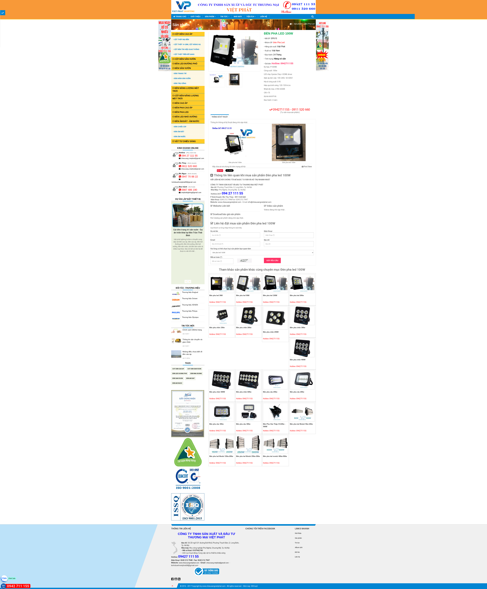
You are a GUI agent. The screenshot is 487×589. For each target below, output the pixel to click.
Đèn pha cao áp (183, 108)
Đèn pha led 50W (242, 295)
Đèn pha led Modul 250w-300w (248, 456)
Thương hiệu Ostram (189, 298)
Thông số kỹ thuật (220, 117)
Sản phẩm (210, 16)
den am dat (190, 378)
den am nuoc (177, 383)
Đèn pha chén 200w (243, 328)
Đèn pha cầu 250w (270, 392)
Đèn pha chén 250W (271, 332)
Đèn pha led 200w (297, 295)
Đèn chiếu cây (180, 127)
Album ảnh (298, 547)
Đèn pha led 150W (270, 295)
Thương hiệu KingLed (190, 292)
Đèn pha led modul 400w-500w (275, 456)
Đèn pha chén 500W (217, 392)
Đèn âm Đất (179, 132)
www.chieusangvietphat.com (229, 202)
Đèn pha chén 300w (297, 328)
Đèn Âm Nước (180, 136)
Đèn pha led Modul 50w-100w (301, 424)
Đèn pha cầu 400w (243, 424)
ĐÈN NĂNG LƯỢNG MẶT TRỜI (185, 89)
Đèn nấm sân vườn (182, 78)
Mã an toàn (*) (216, 257)
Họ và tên (214, 231)
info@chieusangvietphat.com (259, 202)
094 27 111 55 (190, 155)
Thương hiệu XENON (190, 305)
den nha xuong (196, 373)
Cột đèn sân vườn (185, 59)
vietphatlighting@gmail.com (190, 192)
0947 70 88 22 (190, 176)
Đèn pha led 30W (216, 295)
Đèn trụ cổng (180, 83)
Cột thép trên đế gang (184, 54)
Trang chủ (180, 16)
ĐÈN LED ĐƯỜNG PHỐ (185, 64)
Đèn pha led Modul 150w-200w (221, 456)
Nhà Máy (238, 16)
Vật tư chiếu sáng (185, 141)
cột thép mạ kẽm (181, 39)
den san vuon (177, 378)
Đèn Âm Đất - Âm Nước (186, 121)
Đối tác (297, 552)
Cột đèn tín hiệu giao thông (186, 49)
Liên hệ (263, 16)
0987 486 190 (189, 189)
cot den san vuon (194, 369)
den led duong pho (179, 373)
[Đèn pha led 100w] (235, 142)
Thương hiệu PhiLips (189, 311)
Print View (307, 167)
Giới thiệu (195, 16)
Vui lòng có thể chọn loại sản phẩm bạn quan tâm (230, 249)
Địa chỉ (266, 240)
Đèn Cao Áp (181, 103)
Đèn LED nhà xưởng (185, 117)
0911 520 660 (189, 166)
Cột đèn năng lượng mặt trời (185, 97)
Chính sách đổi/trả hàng (192, 330)
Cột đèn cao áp (183, 34)
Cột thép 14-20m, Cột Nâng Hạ (187, 44)
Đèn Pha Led (310, 24)
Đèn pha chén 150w (217, 328)
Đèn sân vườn (182, 68)
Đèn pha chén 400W (297, 360)
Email (212, 240)
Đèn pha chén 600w (243, 392)
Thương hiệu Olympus (190, 317)
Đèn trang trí (180, 73)
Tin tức (224, 16)
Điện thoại (268, 231)
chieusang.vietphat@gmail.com (192, 158)
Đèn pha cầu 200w (297, 392)
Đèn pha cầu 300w (216, 424)
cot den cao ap (178, 369)
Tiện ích (250, 16)
